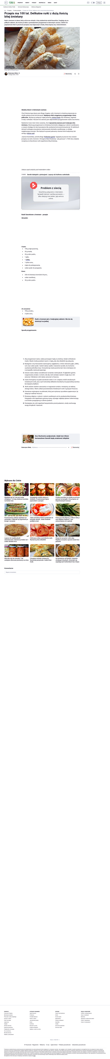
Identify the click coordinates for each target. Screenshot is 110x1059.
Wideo (49, 2)
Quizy (55, 2)
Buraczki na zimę (33, 1025)
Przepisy (20, 2)
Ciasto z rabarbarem (85, 1020)
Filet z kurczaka (7, 1020)
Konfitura (32, 1023)
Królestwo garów (49, 137)
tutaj (34, 1055)
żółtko (28, 260)
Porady (34, 2)
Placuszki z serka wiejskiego (10, 1016)
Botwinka (83, 1016)
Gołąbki (5, 1023)
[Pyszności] (13, 2)
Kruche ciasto (58, 1016)
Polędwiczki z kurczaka (9, 1029)
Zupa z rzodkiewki (85, 1015)
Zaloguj (99, 2)
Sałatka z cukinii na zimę (35, 1029)
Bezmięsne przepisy (8, 1015)
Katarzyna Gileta (13, 73)
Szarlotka (57, 1022)
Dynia (31, 1022)
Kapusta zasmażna (8, 1027)
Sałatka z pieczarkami (9, 1034)
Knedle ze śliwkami (34, 1027)
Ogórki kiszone (33, 1013)
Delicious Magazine (36, 7)
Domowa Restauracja (23, 7)
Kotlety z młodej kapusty (86, 1013)
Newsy (27, 2)
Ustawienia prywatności (78, 1045)
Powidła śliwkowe (33, 1016)
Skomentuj (68, 74)
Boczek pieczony (7, 1032)
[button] (93, 3)
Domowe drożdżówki (59, 1025)
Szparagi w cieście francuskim (87, 1018)
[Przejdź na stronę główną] (6, 4)
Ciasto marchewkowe (60, 1013)
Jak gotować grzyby (34, 1020)
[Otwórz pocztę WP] (88, 2)
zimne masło (56, 117)
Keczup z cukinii (7, 1018)
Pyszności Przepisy (8, 1013)
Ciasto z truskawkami (85, 1022)
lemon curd (30, 133)
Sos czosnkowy (7, 1031)
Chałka (56, 1023)
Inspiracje (42, 2)
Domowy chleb (58, 1027)
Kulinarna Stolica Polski (9, 7)
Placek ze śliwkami (59, 1020)
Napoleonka (58, 1018)
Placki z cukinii (33, 1018)
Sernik (56, 1015)
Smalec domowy (7, 1025)
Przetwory (32, 1015)
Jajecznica (6, 1022)
